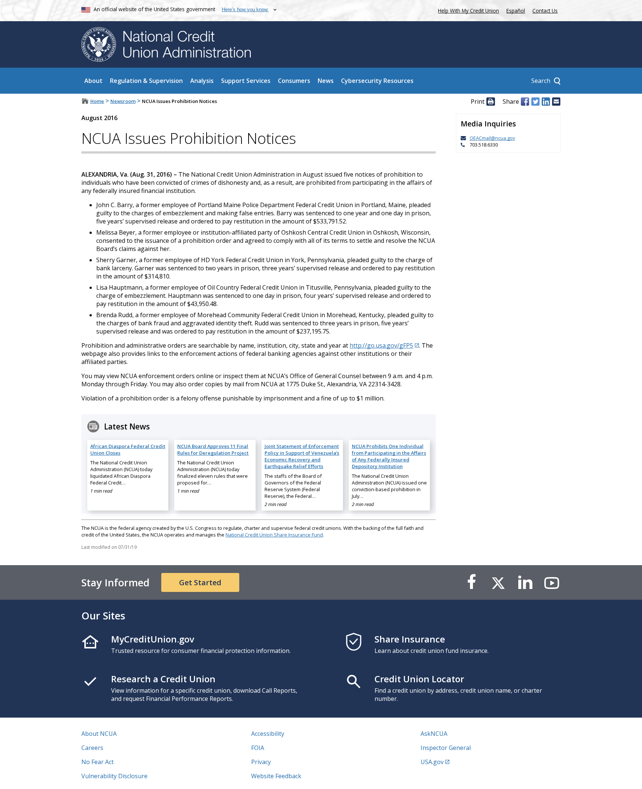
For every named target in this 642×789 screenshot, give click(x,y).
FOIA (257, 748)
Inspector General (446, 748)
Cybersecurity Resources (377, 81)
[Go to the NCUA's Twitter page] (498, 582)
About (93, 81)
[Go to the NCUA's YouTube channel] (552, 582)
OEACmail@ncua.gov (492, 138)
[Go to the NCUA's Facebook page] (471, 582)
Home (97, 101)
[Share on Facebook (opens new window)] (525, 101)
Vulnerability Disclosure (114, 776)
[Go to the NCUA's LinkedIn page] (525, 582)
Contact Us (545, 10)
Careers (92, 748)
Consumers (294, 81)
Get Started (200, 582)
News (326, 81)
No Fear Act (97, 762)
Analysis (202, 81)
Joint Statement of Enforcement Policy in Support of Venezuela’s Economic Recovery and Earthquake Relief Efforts (302, 456)
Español (515, 10)
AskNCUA (434, 734)
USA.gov (432, 762)
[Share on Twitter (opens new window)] (535, 101)
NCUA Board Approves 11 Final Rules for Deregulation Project (213, 449)
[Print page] (490, 101)
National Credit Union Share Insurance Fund (274, 534)
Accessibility (267, 734)
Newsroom (123, 101)
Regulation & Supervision (146, 81)
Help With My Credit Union (467, 10)
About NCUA (99, 734)
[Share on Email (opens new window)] (556, 101)
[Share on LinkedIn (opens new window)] (545, 101)
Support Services (245, 81)
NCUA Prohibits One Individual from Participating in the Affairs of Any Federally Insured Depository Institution (389, 456)
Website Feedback (276, 776)
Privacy (261, 762)
